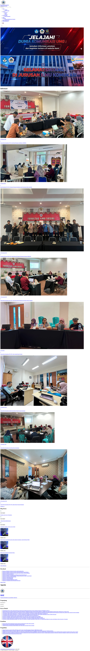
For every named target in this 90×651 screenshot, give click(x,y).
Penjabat (6, 12)
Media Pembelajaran (5, 20)
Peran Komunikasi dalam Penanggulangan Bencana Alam (12, 633)
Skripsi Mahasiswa (5, 21)
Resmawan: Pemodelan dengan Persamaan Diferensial (11, 580)
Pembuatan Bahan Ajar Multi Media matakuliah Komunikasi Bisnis (13, 624)
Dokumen (4, 18)
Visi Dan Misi (7, 10)
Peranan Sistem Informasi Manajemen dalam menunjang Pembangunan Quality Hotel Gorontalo (18, 623)
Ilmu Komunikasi (7, 16)
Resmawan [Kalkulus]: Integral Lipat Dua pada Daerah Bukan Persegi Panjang (15, 572)
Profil (3, 8)
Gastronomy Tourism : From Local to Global (7, 526)
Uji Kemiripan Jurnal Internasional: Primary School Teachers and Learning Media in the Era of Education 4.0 (20, 615)
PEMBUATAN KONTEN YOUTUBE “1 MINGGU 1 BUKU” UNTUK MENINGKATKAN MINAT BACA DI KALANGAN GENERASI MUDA (27, 630)
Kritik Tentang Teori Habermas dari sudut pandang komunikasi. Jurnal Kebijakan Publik (14, 539)
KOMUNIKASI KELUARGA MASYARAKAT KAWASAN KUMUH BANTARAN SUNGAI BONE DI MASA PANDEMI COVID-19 (25, 610)
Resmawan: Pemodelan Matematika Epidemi (9, 579)
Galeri (3, 17)
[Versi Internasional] (3, 23)
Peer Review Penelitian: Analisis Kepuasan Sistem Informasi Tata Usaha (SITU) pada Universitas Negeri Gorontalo (21, 616)
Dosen (6, 13)
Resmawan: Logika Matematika (7, 578)
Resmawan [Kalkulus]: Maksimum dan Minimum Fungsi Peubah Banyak (14, 574)
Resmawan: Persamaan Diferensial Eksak (9, 576)
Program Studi (4, 15)
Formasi (3, 11)
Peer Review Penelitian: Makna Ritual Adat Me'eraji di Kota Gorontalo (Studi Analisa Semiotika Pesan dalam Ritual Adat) (22, 617)
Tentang (6, 9)
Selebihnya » (2, 506)
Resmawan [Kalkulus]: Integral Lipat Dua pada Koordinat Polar (13, 571)
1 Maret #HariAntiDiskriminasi (5, 520)
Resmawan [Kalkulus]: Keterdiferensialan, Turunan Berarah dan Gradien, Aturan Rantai (17, 575)
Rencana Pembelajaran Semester (10, 19)
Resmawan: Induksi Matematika (7, 577)
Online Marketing (3, 565)
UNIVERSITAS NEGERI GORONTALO (7, 649)
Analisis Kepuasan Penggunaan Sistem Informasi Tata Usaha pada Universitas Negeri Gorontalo (18, 625)
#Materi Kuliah (2, 582)
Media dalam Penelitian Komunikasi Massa (7, 552)
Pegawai (6, 14)
